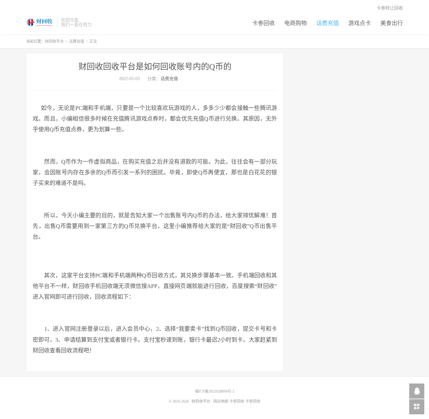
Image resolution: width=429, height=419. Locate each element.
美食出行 (391, 23)
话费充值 (327, 23)
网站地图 (220, 401)
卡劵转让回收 (390, 8)
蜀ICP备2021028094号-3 (214, 391)
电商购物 (295, 23)
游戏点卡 (359, 23)
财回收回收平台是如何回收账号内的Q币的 (155, 66)
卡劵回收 (263, 23)
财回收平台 (40, 22)
